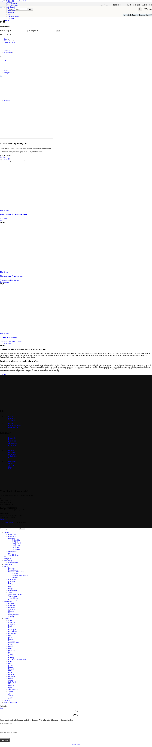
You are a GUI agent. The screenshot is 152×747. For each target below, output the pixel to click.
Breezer (10, 637)
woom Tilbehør (13, 598)
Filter (58, 31)
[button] (4, 210)
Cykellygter (12, 579)
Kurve (6, 218)
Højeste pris (32, 31)
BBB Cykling (12, 630)
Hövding (11, 658)
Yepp (10, 699)
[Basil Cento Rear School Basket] (20, 209)
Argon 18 (11, 622)
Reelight (11, 674)
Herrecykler (12, 438)
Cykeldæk (11, 7)
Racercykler (12, 445)
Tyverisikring (12, 596)
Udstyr (10, 458)
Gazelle (10, 654)
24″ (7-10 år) (16, 547)
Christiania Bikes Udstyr (8, 341)
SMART (11, 686)
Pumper (10, 588)
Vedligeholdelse (13, 16)
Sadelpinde (12, 11)
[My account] (140, 9)
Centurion (11, 641)
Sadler (10, 592)
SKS (9, 684)
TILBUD (11, 465)
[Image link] (15, 406)
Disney (10, 645)
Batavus (11, 628)
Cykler (10, 469)
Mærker (10, 463)
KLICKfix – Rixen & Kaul (17, 659)
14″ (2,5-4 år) (16, 542)
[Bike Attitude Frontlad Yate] (20, 270)
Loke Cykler (9, 522)
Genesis (10, 656)
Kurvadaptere (16, 585)
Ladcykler (11, 452)
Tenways (11, 691)
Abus (10, 620)
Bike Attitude (14, 280)
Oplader (15, 5)
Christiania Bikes (5, 343)
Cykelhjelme (12, 456)
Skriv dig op (4, 740)
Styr (9, 14)
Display (14, 3)
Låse (9, 587)
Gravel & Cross (13, 555)
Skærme (11, 12)
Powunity (11, 669)
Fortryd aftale (76, 744)
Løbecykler (16, 540)
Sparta (10, 687)
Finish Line (12, 650)
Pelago (10, 667)
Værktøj (11, 18)
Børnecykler (12, 442)
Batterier (11, 1)
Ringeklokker (12, 590)
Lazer (10, 663)
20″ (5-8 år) (16, 546)
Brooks (10, 639)
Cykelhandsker (13, 562)
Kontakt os (11, 418)
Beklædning (12, 454)
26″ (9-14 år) (16, 549)
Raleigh (10, 673)
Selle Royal (12, 682)
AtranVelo (11, 624)
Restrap (10, 678)
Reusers (10, 424)
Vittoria (10, 695)
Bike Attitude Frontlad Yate (11, 276)
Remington (12, 676)
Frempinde (11, 9)
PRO (10, 671)
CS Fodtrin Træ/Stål (8, 337)
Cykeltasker (12, 581)
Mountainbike (12, 444)
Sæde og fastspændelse (20, 575)
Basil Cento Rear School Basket (13, 214)
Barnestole (11, 568)
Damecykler (12, 440)
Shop (10, 467)
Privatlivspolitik (13, 427)
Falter (10, 648)
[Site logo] (3, 12)
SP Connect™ (13, 689)
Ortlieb (10, 665)
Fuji (9, 652)
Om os (10, 416)
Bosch (10, 635)
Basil (1, 218)
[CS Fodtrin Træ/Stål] (20, 332)
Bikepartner (12, 633)
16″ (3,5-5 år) (16, 544)
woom (10, 697)
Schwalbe (11, 680)
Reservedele (12, 461)
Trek (9, 693)
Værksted (11, 420)
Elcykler (11, 450)
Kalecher (15, 574)
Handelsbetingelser (14, 425)
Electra (10, 646)
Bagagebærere (4, 280)
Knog (10, 661)
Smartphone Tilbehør (15, 594)
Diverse (19, 341)
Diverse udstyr (13, 600)
